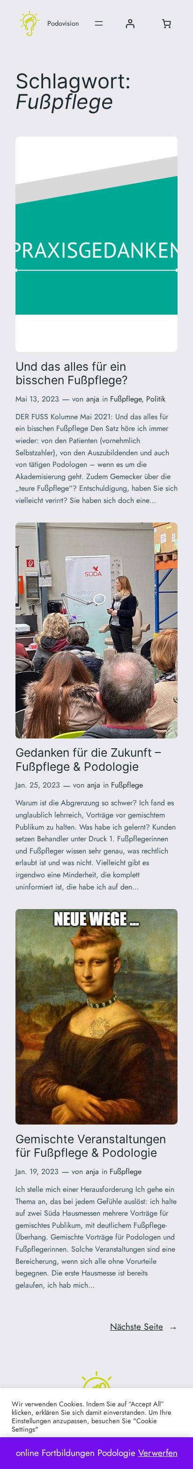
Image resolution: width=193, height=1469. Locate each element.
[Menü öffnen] (98, 23)
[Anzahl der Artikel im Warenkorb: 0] (166, 23)
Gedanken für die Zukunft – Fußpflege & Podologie (88, 760)
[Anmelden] (130, 23)
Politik (155, 399)
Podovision (63, 23)
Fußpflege (125, 399)
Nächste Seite (144, 1326)
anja (92, 399)
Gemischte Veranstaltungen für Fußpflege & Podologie (90, 1146)
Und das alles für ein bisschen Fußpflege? (71, 373)
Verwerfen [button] (158, 1452)
